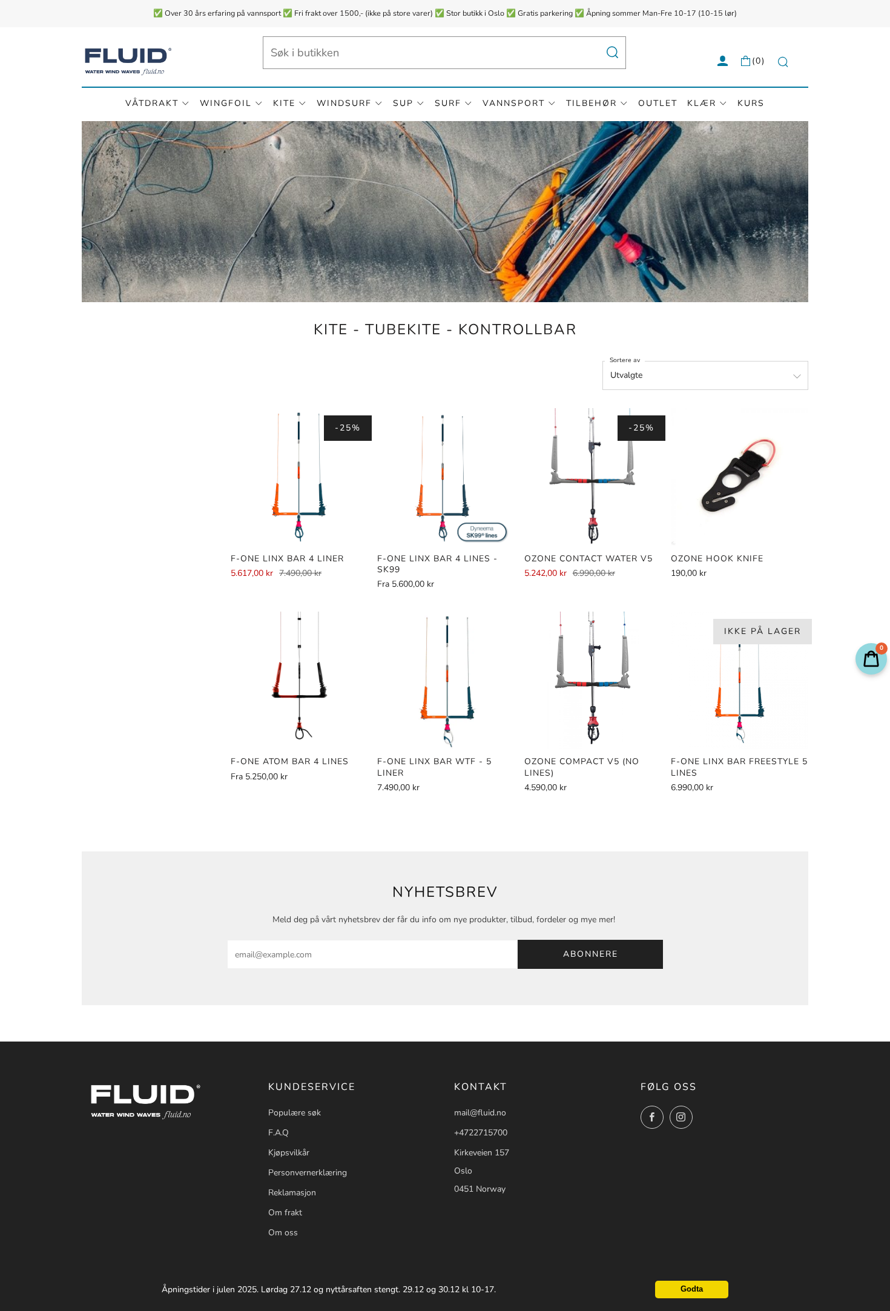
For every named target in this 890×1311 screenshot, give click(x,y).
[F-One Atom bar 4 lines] (299, 680)
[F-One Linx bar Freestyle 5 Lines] (739, 680)
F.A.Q (278, 1132)
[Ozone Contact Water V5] (593, 477)
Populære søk (294, 1112)
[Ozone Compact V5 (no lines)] (593, 680)
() (758, 61)
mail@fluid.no (480, 1112)
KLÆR (701, 103)
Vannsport (514, 103)
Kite (284, 103)
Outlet (657, 103)
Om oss (283, 1232)
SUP (403, 103)
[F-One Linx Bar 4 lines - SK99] (446, 477)
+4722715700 (480, 1132)
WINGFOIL (226, 103)
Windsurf (344, 103)
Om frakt (285, 1212)
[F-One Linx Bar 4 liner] (299, 477)
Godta (692, 1289)
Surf (448, 103)
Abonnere (590, 954)
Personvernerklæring (307, 1172)
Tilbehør (591, 103)
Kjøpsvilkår (288, 1152)
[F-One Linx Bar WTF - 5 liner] (446, 680)
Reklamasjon (292, 1192)
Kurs (751, 103)
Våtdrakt (152, 103)
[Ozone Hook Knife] (739, 477)
